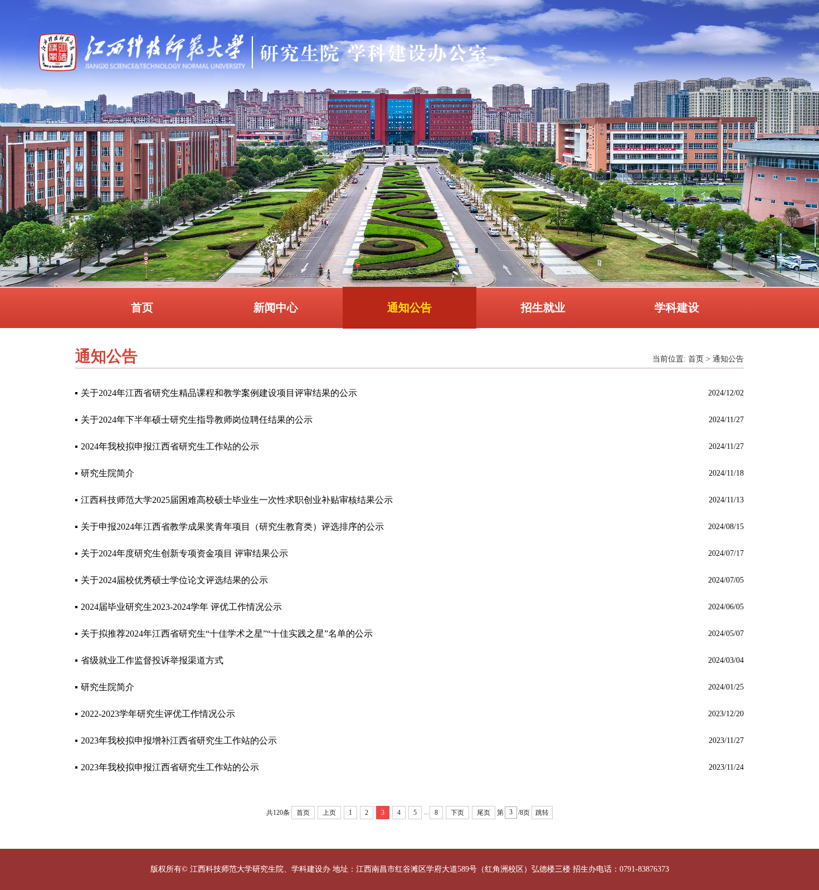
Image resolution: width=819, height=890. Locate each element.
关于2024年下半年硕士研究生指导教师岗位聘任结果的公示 (197, 419)
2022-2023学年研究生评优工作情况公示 (158, 713)
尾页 (483, 812)
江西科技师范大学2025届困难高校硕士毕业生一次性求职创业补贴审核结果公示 (237, 500)
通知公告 (409, 307)
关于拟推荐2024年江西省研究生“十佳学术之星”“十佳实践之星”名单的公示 (227, 633)
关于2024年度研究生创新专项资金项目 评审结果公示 (184, 553)
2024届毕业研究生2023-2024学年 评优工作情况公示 (181, 607)
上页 (329, 812)
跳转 (542, 812)
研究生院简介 (107, 473)
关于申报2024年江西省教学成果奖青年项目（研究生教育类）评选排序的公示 (232, 526)
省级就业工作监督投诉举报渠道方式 (152, 660)
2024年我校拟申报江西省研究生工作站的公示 (170, 446)
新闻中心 (276, 307)
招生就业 (543, 307)
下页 (457, 812)
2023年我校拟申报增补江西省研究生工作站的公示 (179, 740)
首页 (142, 307)
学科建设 (677, 307)
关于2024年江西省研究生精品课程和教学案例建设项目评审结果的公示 (219, 393)
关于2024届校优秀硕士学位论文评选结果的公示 (174, 580)
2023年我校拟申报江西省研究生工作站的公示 (170, 767)
